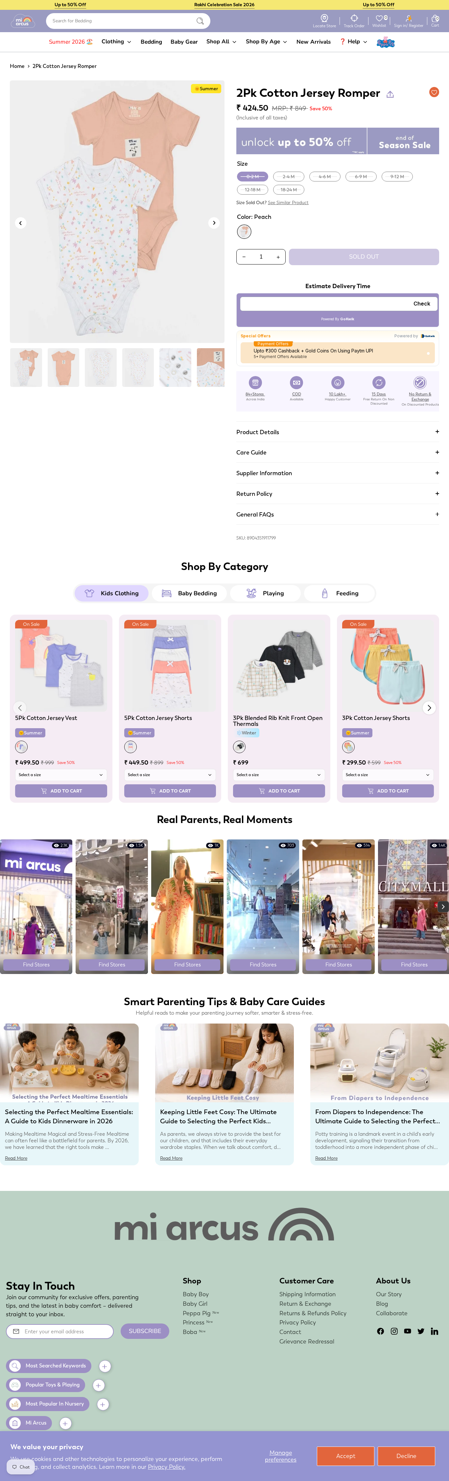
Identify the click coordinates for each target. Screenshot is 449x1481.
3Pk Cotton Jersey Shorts (376, 718)
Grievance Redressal (306, 1341)
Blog (382, 1303)
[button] (429, 707)
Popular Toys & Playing (53, 1384)
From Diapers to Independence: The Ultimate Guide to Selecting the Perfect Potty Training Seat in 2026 (375, 1121)
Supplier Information (264, 473)
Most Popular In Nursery (55, 1403)
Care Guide (251, 452)
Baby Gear (184, 42)
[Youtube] (407, 1331)
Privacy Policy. (166, 1466)
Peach (244, 231)
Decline (406, 1456)
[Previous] (20, 223)
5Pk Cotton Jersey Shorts (158, 718)
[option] (117, 214)
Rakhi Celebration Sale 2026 (224, 5)
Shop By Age (264, 41)
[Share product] (390, 94)
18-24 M (289, 190)
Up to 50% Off (70, 5)
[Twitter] (421, 1331)
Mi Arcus (36, 1422)
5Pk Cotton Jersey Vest (46, 718)
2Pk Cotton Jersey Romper (65, 66)
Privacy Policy (297, 1322)
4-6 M (325, 177)
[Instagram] (394, 1331)
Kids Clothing (120, 593)
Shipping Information (307, 1294)
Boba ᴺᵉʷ (194, 1332)
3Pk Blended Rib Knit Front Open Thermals (277, 721)
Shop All (218, 41)
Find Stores (36, 964)
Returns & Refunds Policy (312, 1313)
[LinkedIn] (434, 1331)
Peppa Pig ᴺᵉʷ (201, 1313)
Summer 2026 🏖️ (71, 42)
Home (17, 66)
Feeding (347, 593)
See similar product (288, 202)
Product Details (257, 432)
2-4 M (289, 177)
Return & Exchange (305, 1303)
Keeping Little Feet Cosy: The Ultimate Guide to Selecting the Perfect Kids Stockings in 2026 (218, 1121)
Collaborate (392, 1313)
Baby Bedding (197, 593)
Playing (273, 593)
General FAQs (255, 514)
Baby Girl (195, 1303)
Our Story (389, 1294)
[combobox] (128, 21)
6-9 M (361, 177)
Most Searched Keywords (56, 1365)
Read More (16, 1158)
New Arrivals (313, 42)
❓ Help (350, 41)
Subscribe (145, 1331)
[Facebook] (380, 1331)
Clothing (114, 41)
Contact (290, 1332)
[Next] (214, 223)
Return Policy (254, 493)
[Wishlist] (379, 18)
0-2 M (253, 177)
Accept (345, 1456)
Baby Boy (196, 1294)
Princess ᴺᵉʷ (198, 1322)
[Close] (200, 21)
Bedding (151, 42)
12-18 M (253, 190)
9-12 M (397, 177)
